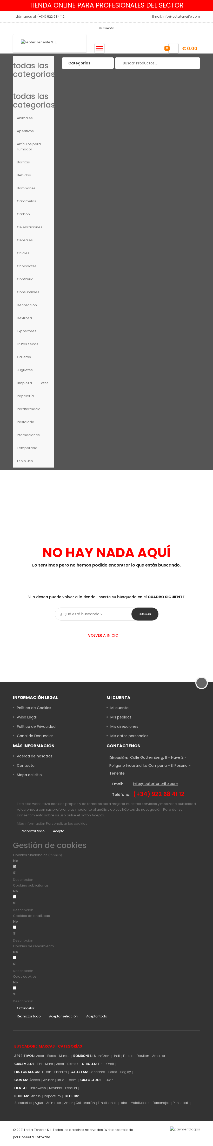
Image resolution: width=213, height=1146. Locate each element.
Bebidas (24, 175)
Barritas (23, 162)
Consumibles (28, 292)
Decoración (27, 305)
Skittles (72, 1064)
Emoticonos (107, 1103)
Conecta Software (34, 1137)
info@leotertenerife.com (155, 783)
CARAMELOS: (24, 1064)
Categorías (70, 1046)
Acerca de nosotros (34, 756)
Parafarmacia (29, 409)
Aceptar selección (63, 1016)
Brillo (60, 1080)
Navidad (55, 1088)
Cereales (25, 240)
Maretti (64, 1056)
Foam (72, 1080)
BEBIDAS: (21, 1096)
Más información (31, 823)
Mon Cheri (102, 1056)
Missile (35, 1096)
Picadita (60, 1072)
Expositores (26, 331)
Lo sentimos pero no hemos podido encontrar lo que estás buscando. (106, 565)
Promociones (28, 434)
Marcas (47, 1046)
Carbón (23, 214)
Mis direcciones (124, 726)
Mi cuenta (119, 707)
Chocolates (27, 266)
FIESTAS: (21, 1088)
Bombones (26, 188)
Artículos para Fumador (29, 147)
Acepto (58, 831)
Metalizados (140, 1103)
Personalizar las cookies (66, 823)
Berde (51, 1056)
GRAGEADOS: (91, 1080)
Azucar (48, 1080)
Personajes (161, 1103)
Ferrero (128, 1056)
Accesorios (23, 1103)
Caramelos (26, 201)
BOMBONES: (82, 1056)
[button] (62, 880)
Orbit (110, 1064)
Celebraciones (29, 227)
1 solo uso (25, 460)
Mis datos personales (129, 735)
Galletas (24, 357)
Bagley (125, 1072)
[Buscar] (193, 63)
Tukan (46, 1072)
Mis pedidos (120, 717)
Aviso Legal (27, 717)
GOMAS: (21, 1080)
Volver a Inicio (103, 635)
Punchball (181, 1103)
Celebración (85, 1103)
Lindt (116, 1056)
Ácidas (34, 1080)
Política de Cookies (34, 707)
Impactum (52, 1096)
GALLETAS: (79, 1072)
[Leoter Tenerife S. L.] (49, 43)
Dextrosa (24, 318)
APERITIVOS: (24, 1056)
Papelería (25, 396)
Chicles (23, 253)
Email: (117, 784)
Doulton (143, 1056)
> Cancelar (25, 1008)
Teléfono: (121, 794)
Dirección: (118, 757)
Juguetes (25, 370)
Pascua (71, 1088)
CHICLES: (89, 1064)
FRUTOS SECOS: (27, 1072)
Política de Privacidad (36, 726)
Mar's (49, 1064)
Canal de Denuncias (35, 735)
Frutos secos (27, 344)
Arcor (40, 1056)
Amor (68, 1103)
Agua (39, 1103)
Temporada (27, 447)
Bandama (97, 1072)
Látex (124, 1103)
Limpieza (24, 383)
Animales (25, 118)
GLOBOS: (71, 1096)
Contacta (26, 765)
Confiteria (25, 279)
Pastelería (25, 421)
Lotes (44, 383)
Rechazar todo (32, 831)
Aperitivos (25, 131)
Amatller (158, 1056)
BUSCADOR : (25, 1046)
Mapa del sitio (29, 774)
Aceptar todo (96, 1016)
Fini (39, 1064)
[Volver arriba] (201, 683)
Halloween (38, 1088)
